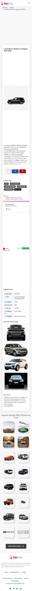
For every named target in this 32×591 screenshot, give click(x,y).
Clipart (11, 7)
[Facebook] (15, 171)
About (6, 572)
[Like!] (9, 171)
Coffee (8, 209)
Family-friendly (21, 186)
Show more (18, 189)
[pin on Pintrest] (12, 423)
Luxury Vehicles (15, 183)
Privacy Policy (18, 578)
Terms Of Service (7, 578)
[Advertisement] (16, 29)
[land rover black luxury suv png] (8, 487)
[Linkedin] (21, 588)
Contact (24, 572)
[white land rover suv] (23, 487)
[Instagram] (17, 588)
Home (6, 7)
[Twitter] (10, 588)
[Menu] (29, 3)
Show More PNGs (15, 546)
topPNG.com (20, 583)
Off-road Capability (9, 186)
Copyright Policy (15, 572)
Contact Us (10, 406)
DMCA (26, 578)
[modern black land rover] (23, 517)
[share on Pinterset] (22, 171)
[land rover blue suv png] (23, 471)
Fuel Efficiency (8, 189)
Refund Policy (15, 581)
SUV (6, 183)
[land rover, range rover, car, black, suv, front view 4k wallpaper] (16, 381)
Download (26, 248)
